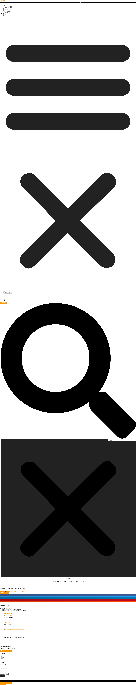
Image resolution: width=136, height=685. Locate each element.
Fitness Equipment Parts (7, 6)
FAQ (5, 14)
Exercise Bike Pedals (8, 7)
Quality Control (7, 10)
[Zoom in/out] (1, 683)
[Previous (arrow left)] (1, 684)
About (4, 8)
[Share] (7, 683)
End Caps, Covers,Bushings (13, 591)
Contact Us (6, 12)
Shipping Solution (7, 11)
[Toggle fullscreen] (4, 683)
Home (4, 4)
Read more (5, 619)
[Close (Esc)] (10, 683)
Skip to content (2, 0)
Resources (5, 13)
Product (4, 5)
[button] (68, 153)
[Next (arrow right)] (4, 684)
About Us (6, 9)
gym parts (22, 591)
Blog (5, 15)
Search (107, 440)
